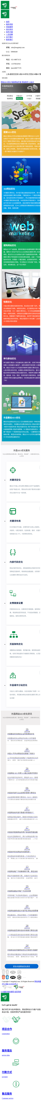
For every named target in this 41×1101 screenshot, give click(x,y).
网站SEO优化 (6, 82)
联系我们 (9, 40)
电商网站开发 (16, 82)
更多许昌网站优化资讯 (21, 966)
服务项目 (9, 24)
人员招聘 (9, 34)
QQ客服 (4, 992)
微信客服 (10, 992)
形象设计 (19, 96)
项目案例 (9, 27)
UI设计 (31, 82)
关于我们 (9, 37)
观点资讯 (9, 29)
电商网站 (10, 98)
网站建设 (10, 96)
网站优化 (19, 98)
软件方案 (9, 32)
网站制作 (25, 82)
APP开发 (29, 96)
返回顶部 (17, 992)
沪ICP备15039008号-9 (10, 984)
